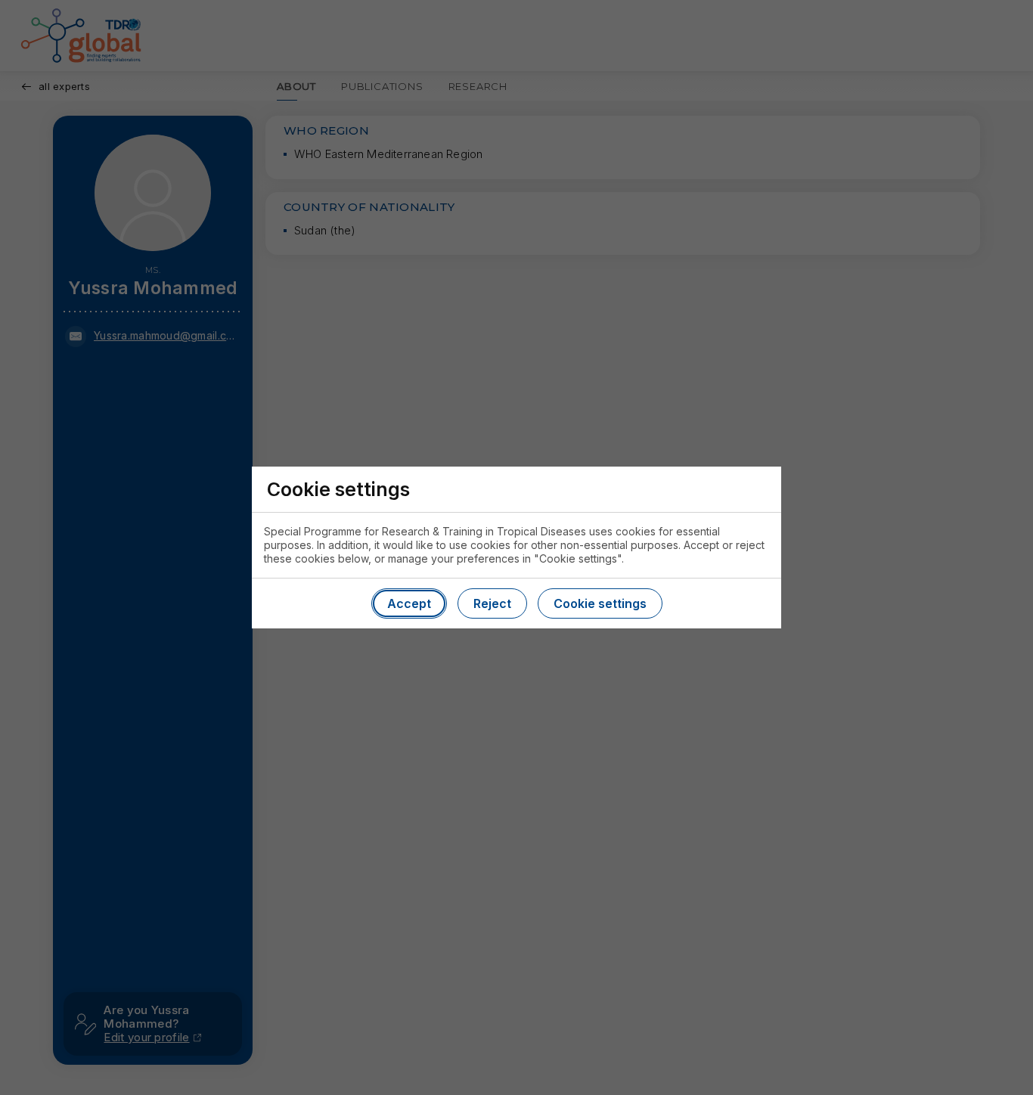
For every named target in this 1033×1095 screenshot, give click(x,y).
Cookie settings (600, 603)
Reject (492, 603)
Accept (409, 603)
